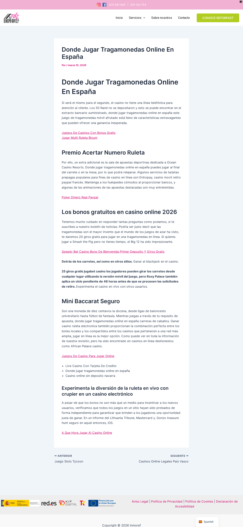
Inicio (119, 18)
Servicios (135, 18)
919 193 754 (138, 4)
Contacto (184, 18)
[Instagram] (99, 5)
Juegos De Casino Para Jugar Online (88, 356)
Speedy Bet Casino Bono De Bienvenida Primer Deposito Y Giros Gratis (113, 251)
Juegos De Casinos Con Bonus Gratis (88, 133)
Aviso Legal (140, 501)
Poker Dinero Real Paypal (80, 197)
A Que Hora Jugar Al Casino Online (87, 433)
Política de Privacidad (166, 501)
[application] (143, 17)
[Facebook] (104, 5)
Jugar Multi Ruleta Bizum (79, 138)
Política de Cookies (199, 501)
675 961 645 (117, 4)
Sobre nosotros (161, 18)
